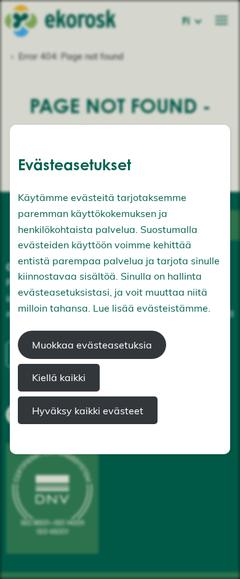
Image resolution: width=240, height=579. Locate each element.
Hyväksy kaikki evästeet (87, 410)
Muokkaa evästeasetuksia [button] (92, 345)
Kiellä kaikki (59, 377)
